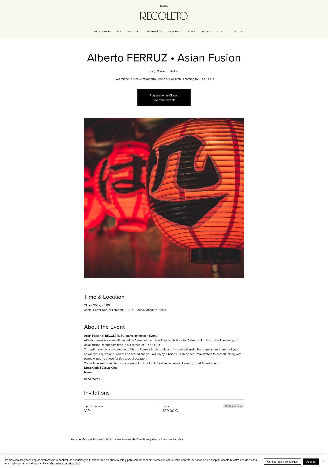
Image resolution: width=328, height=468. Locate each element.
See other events (164, 100)
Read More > (92, 378)
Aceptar (311, 461)
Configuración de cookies (282, 461)
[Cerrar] (323, 461)
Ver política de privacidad (65, 463)
